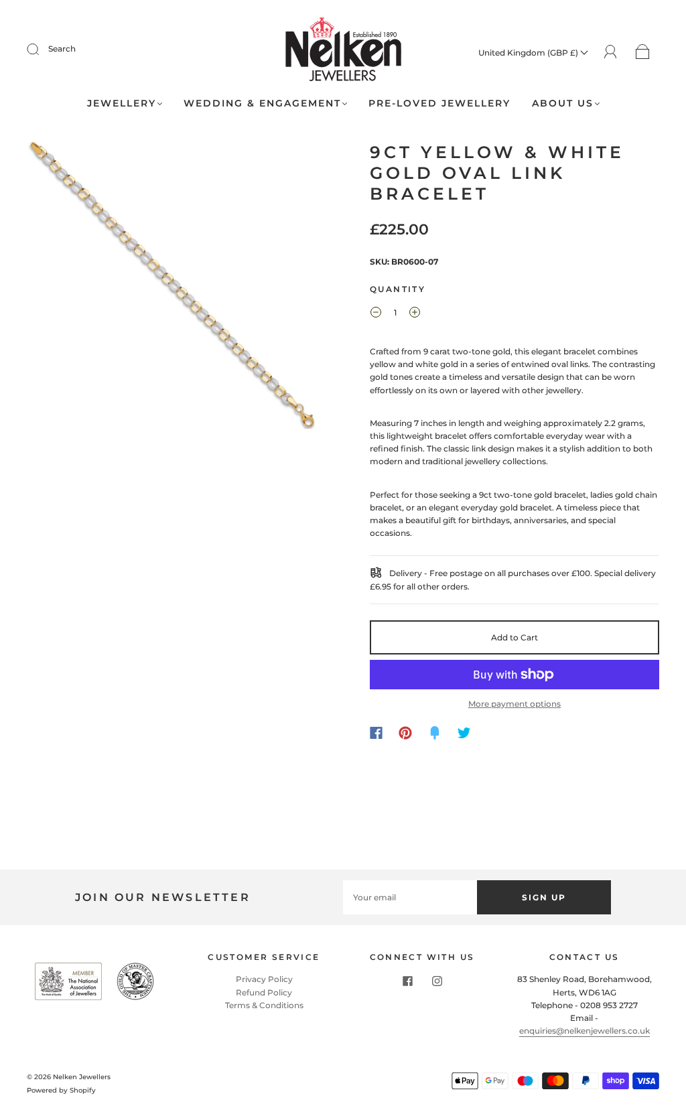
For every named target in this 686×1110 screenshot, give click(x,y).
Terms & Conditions (264, 1005)
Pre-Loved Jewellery (439, 103)
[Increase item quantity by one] (414, 314)
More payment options (514, 704)
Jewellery (121, 103)
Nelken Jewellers (82, 1076)
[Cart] (642, 52)
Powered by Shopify (61, 1090)
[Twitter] (464, 733)
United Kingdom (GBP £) (529, 53)
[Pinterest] (405, 733)
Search (62, 49)
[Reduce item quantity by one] (376, 314)
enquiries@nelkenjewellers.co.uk (584, 1031)
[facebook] (407, 980)
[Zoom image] (172, 288)
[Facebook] (376, 733)
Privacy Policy (264, 979)
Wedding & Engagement (262, 103)
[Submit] (41, 49)
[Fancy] (435, 733)
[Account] (610, 52)
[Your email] (410, 897)
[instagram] (437, 980)
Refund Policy (264, 992)
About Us (563, 103)
